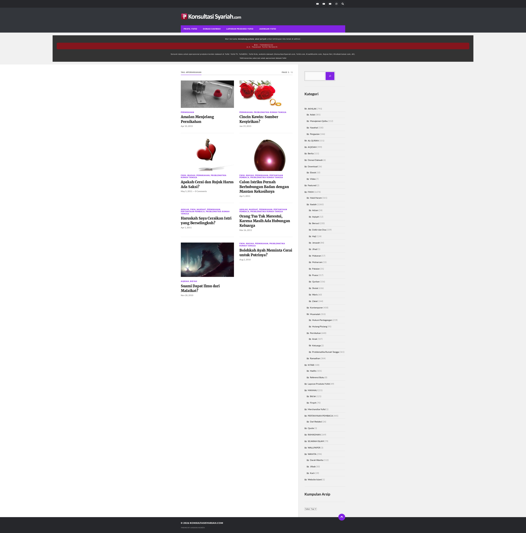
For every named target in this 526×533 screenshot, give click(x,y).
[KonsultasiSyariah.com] (263, 16)
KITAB (311, 365)
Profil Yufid (190, 29)
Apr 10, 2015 (187, 126)
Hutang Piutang (319, 326)
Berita (311, 153)
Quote (311, 428)
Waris (315, 294)
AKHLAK (185, 209)
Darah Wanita (316, 460)
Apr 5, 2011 (244, 196)
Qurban (316, 281)
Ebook (313, 172)
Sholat (315, 288)
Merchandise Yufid (316, 409)
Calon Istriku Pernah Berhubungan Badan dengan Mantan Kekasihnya (264, 187)
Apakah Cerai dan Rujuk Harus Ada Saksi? (207, 184)
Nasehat (201, 209)
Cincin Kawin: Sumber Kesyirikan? (258, 119)
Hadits (313, 370)
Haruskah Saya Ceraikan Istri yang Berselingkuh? (206, 220)
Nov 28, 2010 (187, 295)
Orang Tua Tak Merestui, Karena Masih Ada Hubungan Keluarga (264, 221)
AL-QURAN (313, 140)
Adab (312, 114)
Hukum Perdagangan (322, 320)
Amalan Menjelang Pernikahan (197, 119)
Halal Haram (316, 197)
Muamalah (315, 314)
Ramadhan (315, 358)
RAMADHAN (314, 434)
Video (313, 179)
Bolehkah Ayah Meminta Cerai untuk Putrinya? (265, 252)
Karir (312, 473)
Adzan (315, 210)
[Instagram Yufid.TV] (336, 3)
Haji (314, 236)
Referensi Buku (317, 377)
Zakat (315, 301)
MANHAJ (312, 390)
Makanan (316, 255)
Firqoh (313, 402)
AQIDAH (185, 281)
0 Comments (201, 191)
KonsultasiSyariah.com (206, 523)
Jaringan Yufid (267, 29)
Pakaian (316, 268)
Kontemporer (316, 307)
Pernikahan (187, 112)
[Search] (342, 3)
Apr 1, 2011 (186, 227)
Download (313, 166)
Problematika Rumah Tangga (270, 112)
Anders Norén (197, 528)
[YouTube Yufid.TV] (317, 3)
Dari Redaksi (316, 421)
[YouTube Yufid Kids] (330, 3)
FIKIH (183, 175)
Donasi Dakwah (212, 29)
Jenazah (316, 242)
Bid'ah (193, 281)
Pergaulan (315, 134)
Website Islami (315, 479)
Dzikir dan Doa (319, 229)
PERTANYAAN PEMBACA (193, 211)
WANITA (312, 454)
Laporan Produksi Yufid (239, 29)
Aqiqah (315, 216)
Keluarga (316, 345)
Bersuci (315, 223)
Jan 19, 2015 (245, 126)
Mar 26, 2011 (245, 230)
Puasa (315, 275)
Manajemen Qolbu (319, 121)
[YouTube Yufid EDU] (323, 3)
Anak (314, 339)
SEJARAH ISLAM (316, 441)
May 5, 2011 (186, 191)
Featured (312, 185)
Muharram (317, 262)
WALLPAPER (314, 447)
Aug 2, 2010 (245, 259)
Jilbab (313, 466)
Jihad (314, 249)
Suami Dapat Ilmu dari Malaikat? (200, 288)
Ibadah (191, 175)
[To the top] (341, 517)
